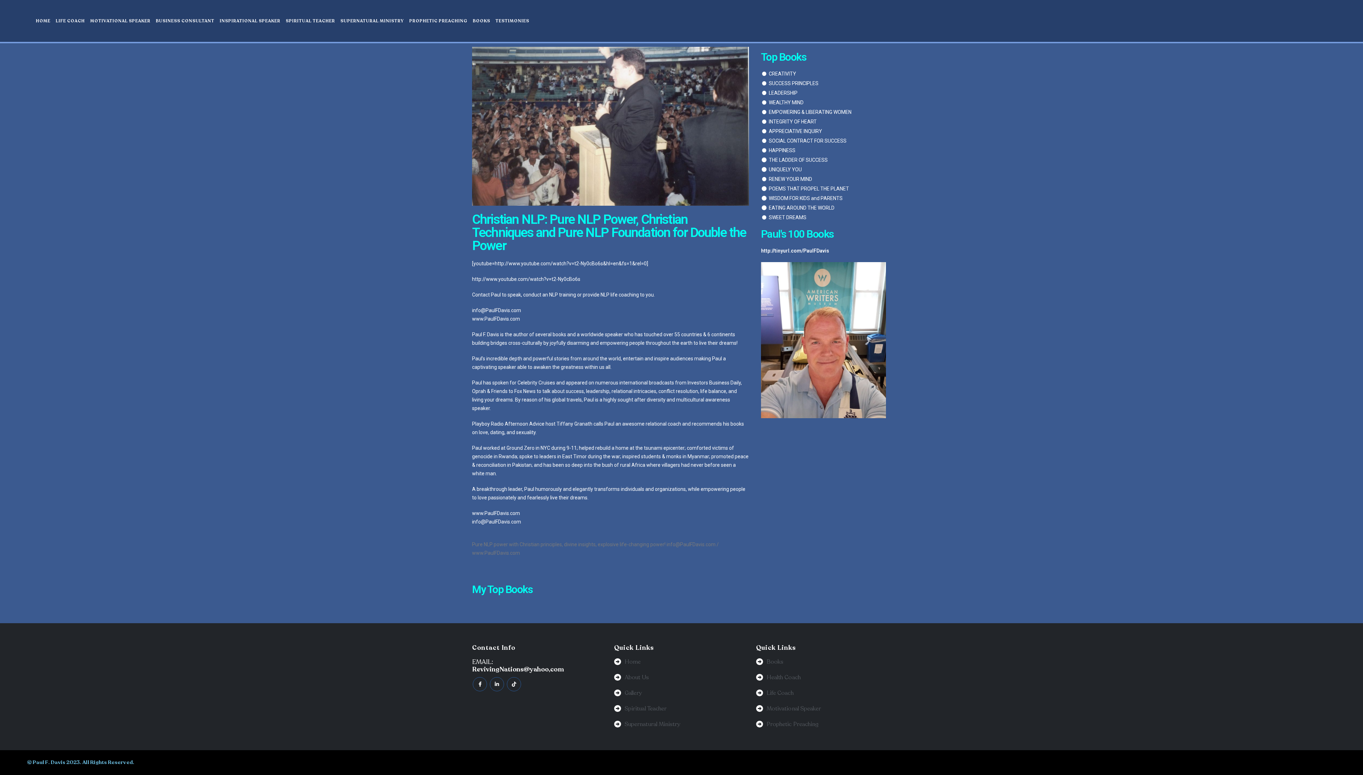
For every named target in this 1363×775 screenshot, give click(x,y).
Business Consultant (185, 21)
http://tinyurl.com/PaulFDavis (795, 251)
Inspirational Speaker (250, 21)
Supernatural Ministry (372, 21)
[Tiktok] (514, 684)
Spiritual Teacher (310, 21)
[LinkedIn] (497, 684)
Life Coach (70, 21)
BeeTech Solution (753, 762)
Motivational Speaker (120, 21)
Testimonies (512, 21)
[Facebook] (480, 684)
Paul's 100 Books (797, 234)
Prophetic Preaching (438, 21)
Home (43, 21)
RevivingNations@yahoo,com (518, 669)
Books (481, 21)
